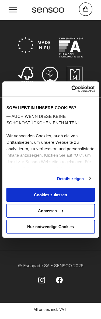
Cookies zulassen (50, 195)
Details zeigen (70, 178)
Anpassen (47, 210)
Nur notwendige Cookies (50, 226)
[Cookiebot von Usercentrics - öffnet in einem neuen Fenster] (72, 88)
